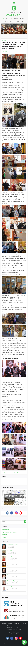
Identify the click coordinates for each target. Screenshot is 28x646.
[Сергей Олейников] (4, 553)
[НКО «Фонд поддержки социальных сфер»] (14, 602)
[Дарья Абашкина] (4, 565)
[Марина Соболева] (4, 559)
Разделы (4, 526)
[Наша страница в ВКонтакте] (7, 513)
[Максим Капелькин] (4, 589)
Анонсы (4, 476)
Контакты (19, 625)
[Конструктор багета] (14, 490)
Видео (7, 625)
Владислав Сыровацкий (13, 580)
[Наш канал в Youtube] (20, 513)
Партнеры (5, 597)
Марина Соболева (11, 556)
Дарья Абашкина (11, 562)
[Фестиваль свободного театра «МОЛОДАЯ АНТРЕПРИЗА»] (14, 609)
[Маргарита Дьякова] (4, 547)
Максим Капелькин (12, 586)
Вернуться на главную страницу (10, 472)
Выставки (4, 51)
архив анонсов (5, 482)
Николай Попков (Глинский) (14, 568)
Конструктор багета (7, 487)
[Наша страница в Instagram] (16, 513)
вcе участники (5, 593)
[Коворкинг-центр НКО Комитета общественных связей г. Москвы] (14, 615)
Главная (4, 623)
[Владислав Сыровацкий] (4, 583)
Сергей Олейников (12, 550)
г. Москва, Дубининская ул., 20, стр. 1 (15, 18)
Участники (5, 541)
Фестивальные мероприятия (9, 532)
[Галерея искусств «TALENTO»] (14, 6)
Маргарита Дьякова (12, 544)
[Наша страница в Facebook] (11, 513)
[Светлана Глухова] (4, 577)
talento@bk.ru (20, 21)
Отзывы (4, 537)
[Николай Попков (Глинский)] (4, 571)
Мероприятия (5, 529)
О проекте (10, 623)
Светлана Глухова (11, 574)
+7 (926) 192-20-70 (10, 21)
